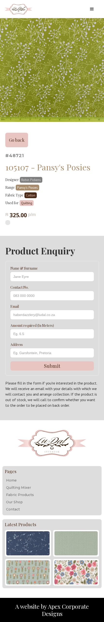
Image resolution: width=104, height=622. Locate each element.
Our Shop (14, 502)
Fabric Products (20, 495)
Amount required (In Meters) (32, 325)
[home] (45, 9)
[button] (92, 9)
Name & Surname (24, 268)
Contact (13, 509)
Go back (16, 140)
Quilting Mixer (18, 487)
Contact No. (19, 287)
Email (14, 306)
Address (16, 344)
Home (11, 480)
